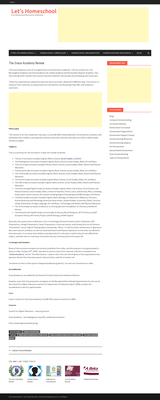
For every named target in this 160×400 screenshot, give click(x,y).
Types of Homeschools (22, 53)
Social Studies (66, 158)
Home (12, 2)
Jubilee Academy (17, 254)
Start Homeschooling (119, 154)
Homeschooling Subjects (120, 142)
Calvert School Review (22, 350)
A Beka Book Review (91, 379)
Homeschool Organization (85, 53)
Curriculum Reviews (31, 332)
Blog (139, 53)
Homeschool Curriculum (53, 53)
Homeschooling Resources (117, 53)
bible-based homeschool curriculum (33, 335)
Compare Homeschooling (121, 120)
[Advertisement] (103, 24)
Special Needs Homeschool (121, 150)
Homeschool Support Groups (122, 135)
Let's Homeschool (33, 11)
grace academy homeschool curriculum (65, 335)
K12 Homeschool (117, 146)
